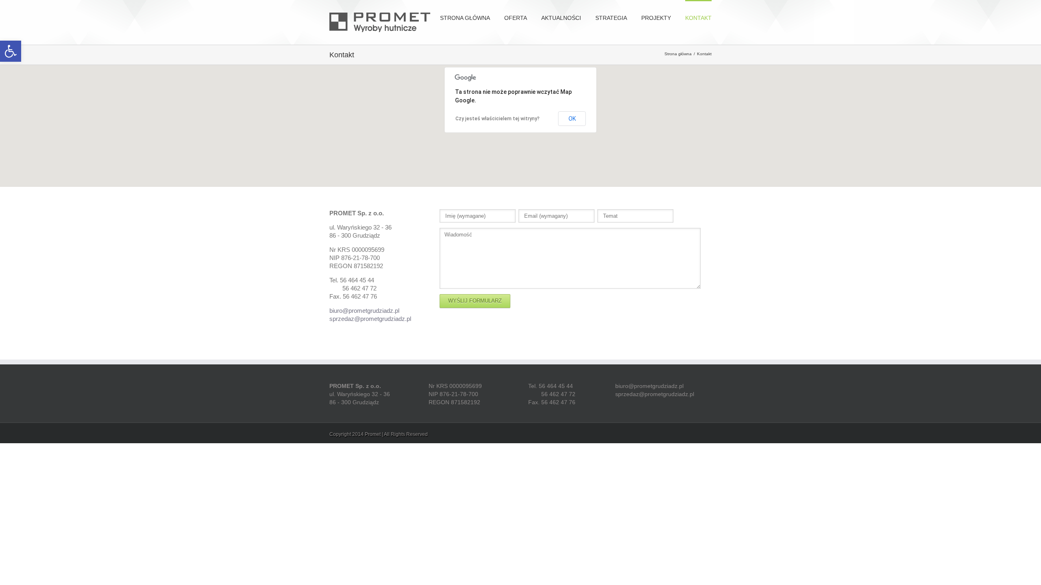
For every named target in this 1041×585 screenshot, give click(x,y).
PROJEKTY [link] (656, 18)
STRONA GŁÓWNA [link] (465, 18)
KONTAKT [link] (698, 18)
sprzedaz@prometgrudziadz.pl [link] (370, 318)
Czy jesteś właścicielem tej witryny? (497, 118)
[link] (10, 51)
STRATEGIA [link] (611, 18)
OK (572, 118)
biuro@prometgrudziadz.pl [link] (364, 310)
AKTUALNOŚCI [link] (561, 18)
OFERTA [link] (515, 18)
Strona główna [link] (678, 54)
